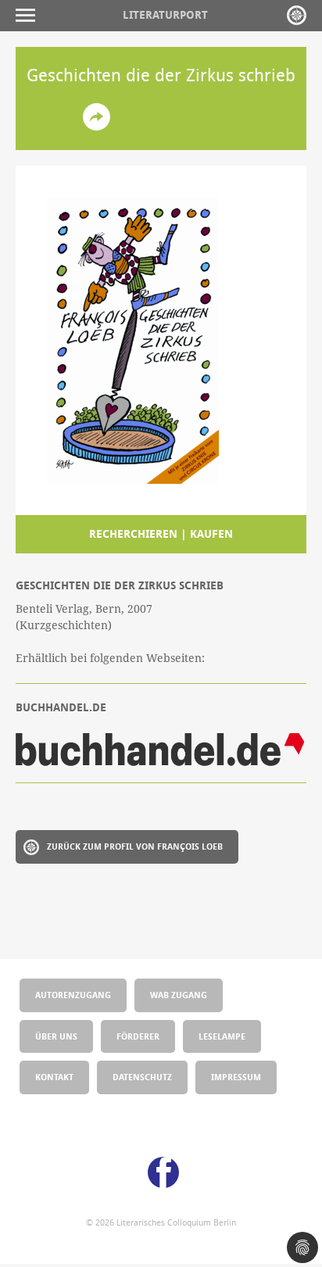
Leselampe (222, 1036)
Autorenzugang (73, 994)
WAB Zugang (178, 994)
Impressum (236, 1077)
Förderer (137, 1036)
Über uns (56, 1036)
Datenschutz (142, 1077)
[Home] (296, 15)
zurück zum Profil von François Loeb (135, 846)
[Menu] (29, 15)
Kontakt (54, 1077)
